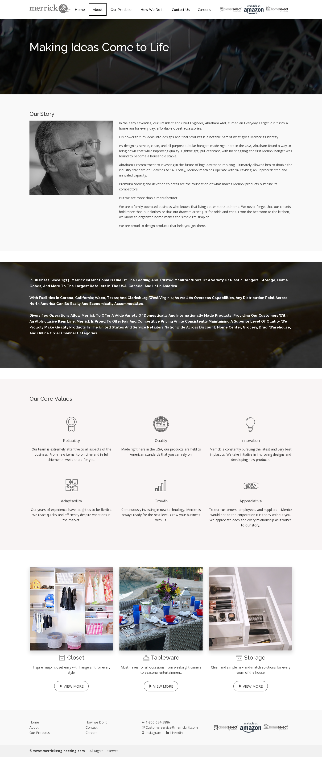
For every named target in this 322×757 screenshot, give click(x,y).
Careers (204, 9)
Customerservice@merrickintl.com (171, 727)
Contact (92, 727)
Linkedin (176, 732)
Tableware (165, 657)
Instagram (153, 732)
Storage (254, 657)
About (98, 9)
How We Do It (152, 9)
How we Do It (96, 722)
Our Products (121, 9)
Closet (75, 657)
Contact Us (181, 9)
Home (80, 9)
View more (73, 686)
